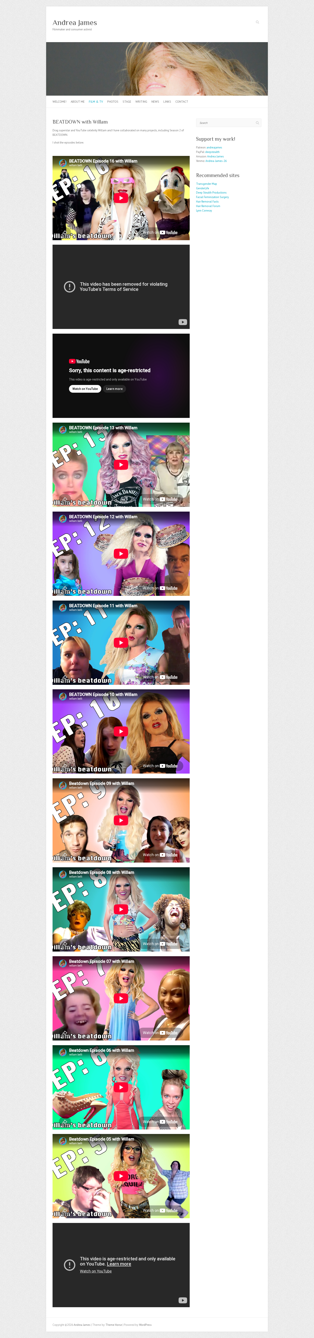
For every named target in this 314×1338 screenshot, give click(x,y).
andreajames (214, 147)
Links (167, 102)
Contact (181, 102)
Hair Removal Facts (207, 201)
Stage (127, 102)
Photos (112, 102)
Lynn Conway (204, 210)
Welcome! (59, 102)
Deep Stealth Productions (211, 192)
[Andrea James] (157, 44)
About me (78, 102)
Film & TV (96, 102)
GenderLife (202, 188)
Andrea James (75, 22)
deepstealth (212, 152)
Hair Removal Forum (208, 206)
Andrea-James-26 (216, 161)
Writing (141, 102)
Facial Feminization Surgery (212, 197)
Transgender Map (206, 184)
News (155, 102)
